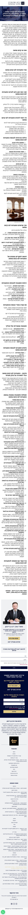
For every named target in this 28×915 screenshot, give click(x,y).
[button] (1, 3)
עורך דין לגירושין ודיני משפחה (14, 756)
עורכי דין (14, 832)
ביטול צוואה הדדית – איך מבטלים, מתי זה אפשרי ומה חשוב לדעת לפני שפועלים (14, 877)
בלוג (14, 769)
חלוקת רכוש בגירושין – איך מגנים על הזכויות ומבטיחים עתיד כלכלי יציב (16, 796)
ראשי (14, 752)
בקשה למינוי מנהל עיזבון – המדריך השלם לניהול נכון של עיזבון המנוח (15, 884)
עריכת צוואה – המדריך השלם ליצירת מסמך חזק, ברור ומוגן (14, 857)
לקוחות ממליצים (14, 767)
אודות (14, 754)
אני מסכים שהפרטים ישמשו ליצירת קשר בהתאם (15, 707)
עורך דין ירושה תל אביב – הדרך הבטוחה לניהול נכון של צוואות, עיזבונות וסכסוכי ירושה (15, 843)
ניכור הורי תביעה (14, 799)
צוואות (14, 853)
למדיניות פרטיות (23, 664)
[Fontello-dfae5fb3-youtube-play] (12, 904)
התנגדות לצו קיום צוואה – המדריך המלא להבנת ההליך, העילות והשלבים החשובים (16, 867)
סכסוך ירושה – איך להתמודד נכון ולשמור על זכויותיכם (17, 840)
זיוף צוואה (14, 855)
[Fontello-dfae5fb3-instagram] (14, 904)
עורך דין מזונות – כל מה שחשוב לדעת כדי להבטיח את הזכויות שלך (14, 829)
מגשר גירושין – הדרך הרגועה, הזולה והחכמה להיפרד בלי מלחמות (15, 792)
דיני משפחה (14, 801)
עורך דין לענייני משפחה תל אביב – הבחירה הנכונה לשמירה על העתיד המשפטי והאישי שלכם (15, 846)
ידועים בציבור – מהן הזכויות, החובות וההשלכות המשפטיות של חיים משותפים (16, 803)
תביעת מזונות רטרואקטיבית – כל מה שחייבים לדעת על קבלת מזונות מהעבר (15, 834)
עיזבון (14, 818)
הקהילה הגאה (14, 822)
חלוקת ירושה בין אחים (14, 837)
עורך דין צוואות (14, 758)
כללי (14, 824)
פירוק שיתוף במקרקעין (14, 763)
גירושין (14, 786)
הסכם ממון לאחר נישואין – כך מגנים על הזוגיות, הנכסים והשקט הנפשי (16, 812)
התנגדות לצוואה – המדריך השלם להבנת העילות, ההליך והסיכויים (15, 864)
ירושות (14, 820)
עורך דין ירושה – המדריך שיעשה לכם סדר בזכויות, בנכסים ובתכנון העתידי (15, 760)
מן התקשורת (14, 765)
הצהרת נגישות (14, 775)
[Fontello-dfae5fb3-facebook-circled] (16, 904)
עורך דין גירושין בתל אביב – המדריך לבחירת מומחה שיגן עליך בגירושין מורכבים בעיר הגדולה (15, 850)
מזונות (14, 826)
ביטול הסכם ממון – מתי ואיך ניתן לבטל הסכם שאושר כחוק (14, 815)
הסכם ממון (14, 806)
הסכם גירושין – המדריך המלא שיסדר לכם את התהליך (14, 788)
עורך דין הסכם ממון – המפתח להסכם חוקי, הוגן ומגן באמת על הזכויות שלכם (15, 809)
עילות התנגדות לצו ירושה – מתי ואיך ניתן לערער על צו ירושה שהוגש (15, 881)
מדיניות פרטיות (14, 773)
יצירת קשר (14, 771)
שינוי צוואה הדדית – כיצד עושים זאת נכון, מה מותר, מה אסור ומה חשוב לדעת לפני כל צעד (15, 874)
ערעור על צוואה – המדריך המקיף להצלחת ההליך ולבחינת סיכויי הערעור (15, 860)
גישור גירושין (14, 790)
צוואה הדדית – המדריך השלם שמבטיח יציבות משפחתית (16, 871)
